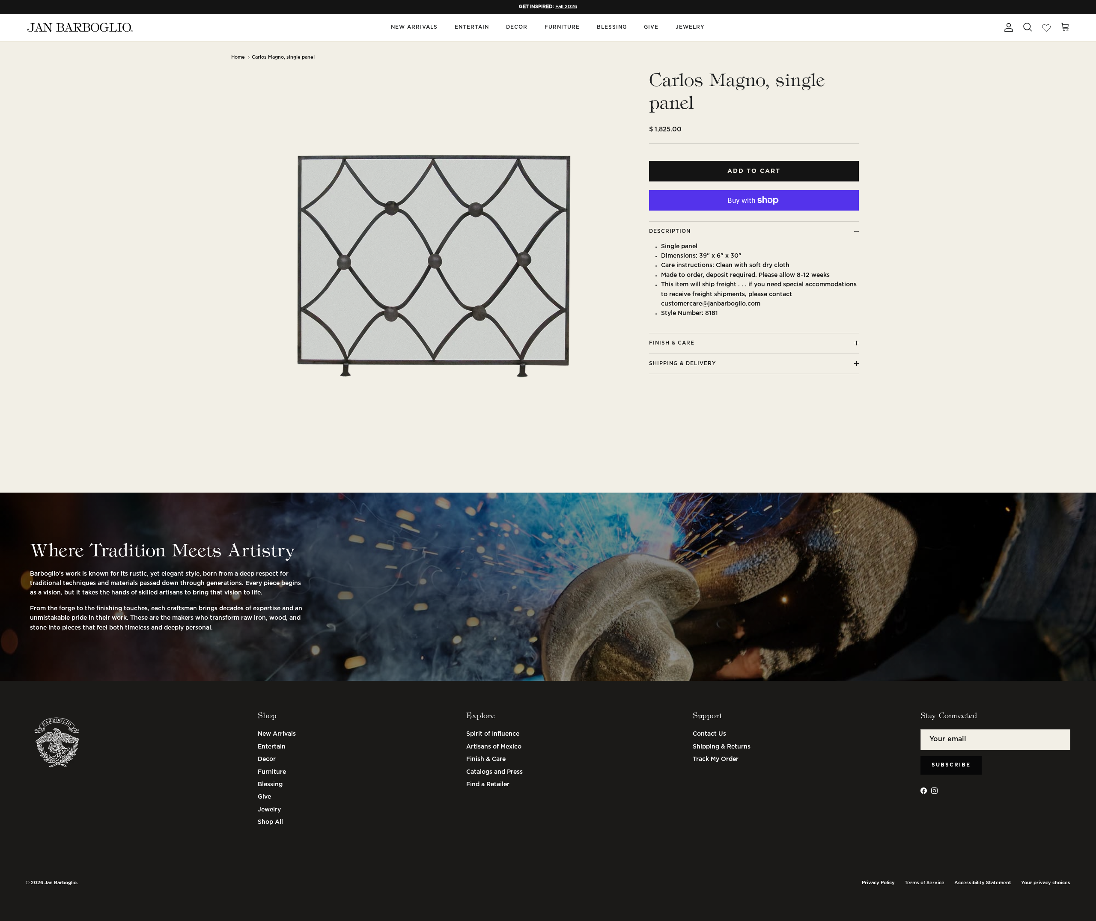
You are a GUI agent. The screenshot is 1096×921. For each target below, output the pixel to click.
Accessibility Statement (982, 883)
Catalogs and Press (494, 772)
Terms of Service (924, 883)
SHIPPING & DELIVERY (682, 363)
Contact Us (709, 734)
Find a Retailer (487, 784)
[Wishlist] (1046, 27)
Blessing (612, 27)
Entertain (472, 27)
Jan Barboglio (61, 883)
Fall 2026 (566, 7)
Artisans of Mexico (493, 746)
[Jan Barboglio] (79, 28)
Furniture (562, 27)
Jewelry (690, 27)
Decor (516, 27)
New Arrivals (414, 27)
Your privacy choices (1045, 883)
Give (651, 27)
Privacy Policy (878, 883)
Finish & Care (486, 759)
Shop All (270, 822)
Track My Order (716, 759)
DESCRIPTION (670, 231)
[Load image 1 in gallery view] (433, 266)
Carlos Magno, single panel (283, 57)
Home (238, 57)
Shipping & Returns (722, 746)
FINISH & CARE (671, 343)
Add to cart (753, 171)
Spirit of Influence (492, 734)
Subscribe (951, 765)
